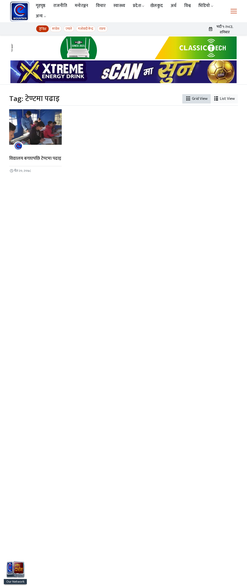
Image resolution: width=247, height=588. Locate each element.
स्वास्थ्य (119, 5)
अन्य (39, 16)
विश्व (187, 5)
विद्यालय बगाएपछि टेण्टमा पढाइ (35, 158)
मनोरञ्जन (81, 5)
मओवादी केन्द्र (85, 28)
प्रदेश (137, 5)
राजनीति (60, 5)
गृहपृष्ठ (41, 5)
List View (227, 98)
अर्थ (174, 5)
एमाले (69, 28)
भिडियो (204, 5)
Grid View (199, 98)
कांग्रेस (55, 28)
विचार (101, 5)
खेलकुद (156, 5)
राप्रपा (102, 28)
